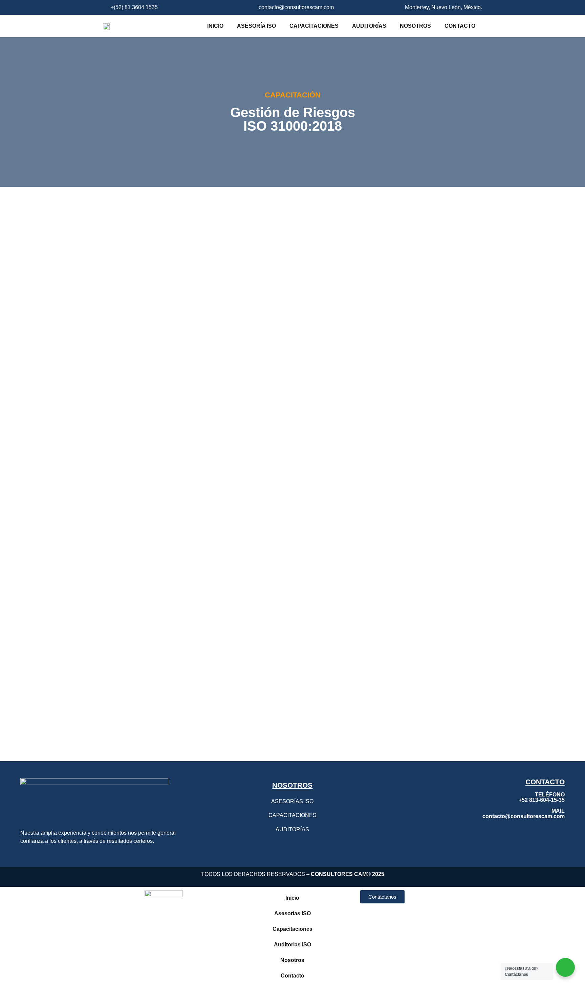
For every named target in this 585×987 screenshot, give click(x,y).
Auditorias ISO (292, 944)
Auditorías (369, 26)
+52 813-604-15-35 (542, 800)
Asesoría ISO (256, 26)
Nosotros (415, 26)
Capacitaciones (314, 26)
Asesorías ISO (292, 913)
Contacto (460, 26)
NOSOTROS (292, 785)
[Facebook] (519, 834)
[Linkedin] (556, 834)
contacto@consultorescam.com (523, 816)
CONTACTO (545, 782)
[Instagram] (537, 834)
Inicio (215, 26)
